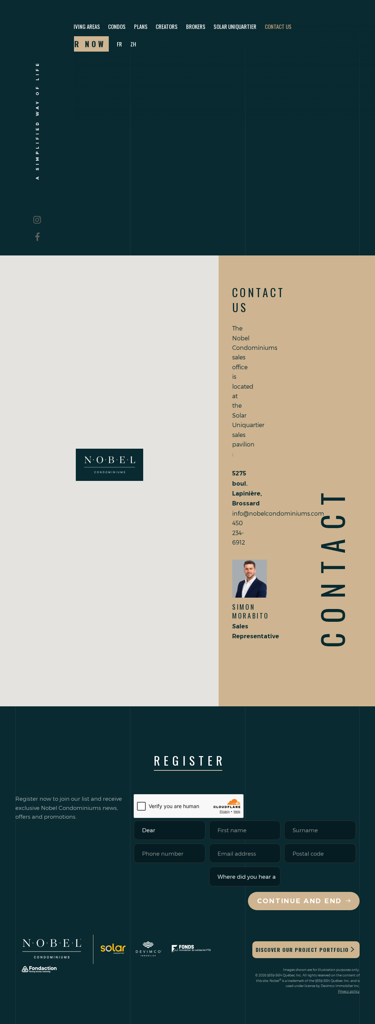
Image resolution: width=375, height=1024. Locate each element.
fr (119, 44)
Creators (167, 26)
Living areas (85, 26)
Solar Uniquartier (235, 26)
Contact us (278, 26)
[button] (109, 465)
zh (133, 44)
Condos (117, 26)
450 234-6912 (238, 532)
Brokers (195, 26)
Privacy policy (349, 991)
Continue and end (299, 901)
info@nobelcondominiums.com (278, 513)
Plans (141, 26)
